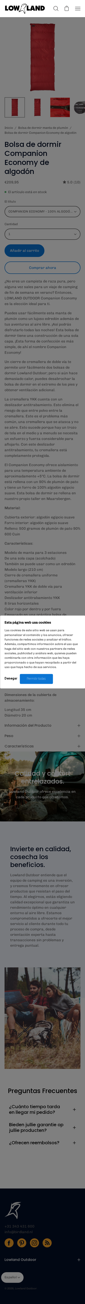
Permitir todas (36, 679)
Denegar (11, 678)
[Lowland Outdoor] (25, 8)
